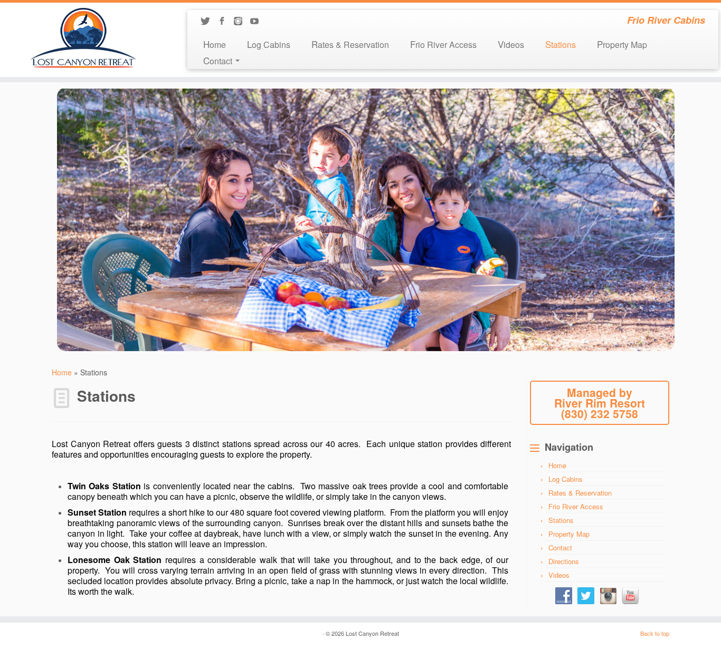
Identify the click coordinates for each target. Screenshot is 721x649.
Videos (511, 44)
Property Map (622, 44)
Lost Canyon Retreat (372, 633)
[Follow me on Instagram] (241, 21)
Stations (560, 44)
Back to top (654, 633)
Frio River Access (443, 44)
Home (214, 44)
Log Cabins (268, 44)
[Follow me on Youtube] (258, 21)
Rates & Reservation (350, 44)
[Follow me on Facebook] (225, 21)
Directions (563, 561)
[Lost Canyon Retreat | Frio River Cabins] (83, 38)
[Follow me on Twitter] (209, 21)
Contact (560, 548)
